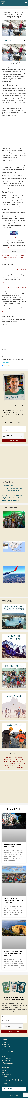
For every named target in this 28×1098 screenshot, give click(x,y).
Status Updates (8, 765)
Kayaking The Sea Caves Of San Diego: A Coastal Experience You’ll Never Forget (13, 953)
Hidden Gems (8, 767)
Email (4, 350)
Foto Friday (5, 761)
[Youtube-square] (12, 1080)
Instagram (8, 247)
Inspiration (12, 763)
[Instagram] (13, 251)
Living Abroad (19, 767)
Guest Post (20, 257)
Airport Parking (6, 255)
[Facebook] (18, 1080)
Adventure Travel (8, 759)
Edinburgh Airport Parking (9, 257)
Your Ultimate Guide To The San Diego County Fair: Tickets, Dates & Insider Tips (13, 900)
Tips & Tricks (21, 763)
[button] (26, 3)
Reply (3, 282)
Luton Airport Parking (8, 259)
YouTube (14, 247)
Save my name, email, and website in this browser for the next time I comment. (13, 358)
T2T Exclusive (20, 765)
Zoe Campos (9, 287)
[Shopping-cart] (6, 1080)
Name (4, 344)
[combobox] (14, 1089)
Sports (5, 763)
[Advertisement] (14, 132)
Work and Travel (14, 761)
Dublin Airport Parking (17, 255)
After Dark (23, 761)
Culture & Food (19, 757)
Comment (5, 324)
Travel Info (8, 757)
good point (8, 269)
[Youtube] (15, 251)
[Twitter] (21, 1080)
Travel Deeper (20, 759)
